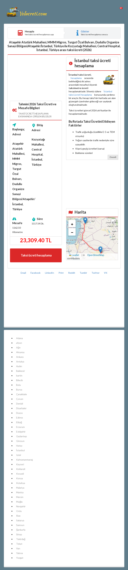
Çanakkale (21, 394)
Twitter (96, 272)
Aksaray (20, 352)
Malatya (20, 487)
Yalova (19, 553)
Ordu (19, 511)
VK (105, 272)
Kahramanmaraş (24, 459)
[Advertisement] (36, 78)
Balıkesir (20, 370)
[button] (85, 220)
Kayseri (20, 464)
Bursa (19, 389)
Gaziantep (21, 436)
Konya (19, 478)
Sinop (19, 534)
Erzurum (20, 426)
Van (18, 548)
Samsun (20, 525)
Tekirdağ (20, 539)
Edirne (19, 417)
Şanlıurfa (20, 529)
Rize (18, 515)
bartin (19, 375)
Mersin (19, 497)
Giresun (20, 441)
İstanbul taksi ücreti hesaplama (90, 93)
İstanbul (20, 450)
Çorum (19, 398)
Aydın (19, 366)
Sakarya (20, 520)
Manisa (20, 492)
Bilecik (19, 380)
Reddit (72, 272)
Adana (19, 338)
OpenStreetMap (95, 255)
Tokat (19, 543)
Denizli (19, 403)
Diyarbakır (21, 408)
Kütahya (20, 483)
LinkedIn (49, 272)
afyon (19, 342)
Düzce (19, 412)
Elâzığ (19, 422)
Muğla (19, 501)
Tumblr (84, 272)
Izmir (18, 455)
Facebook (35, 272)
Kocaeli (20, 473)
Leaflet (75, 255)
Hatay (19, 445)
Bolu (18, 384)
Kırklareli (20, 469)
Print (61, 272)
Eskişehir (21, 431)
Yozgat (19, 557)
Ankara (20, 356)
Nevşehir (21, 506)
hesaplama (76, 78)
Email (23, 272)
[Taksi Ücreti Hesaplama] (26, 12)
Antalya (20, 361)
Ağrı (18, 347)
